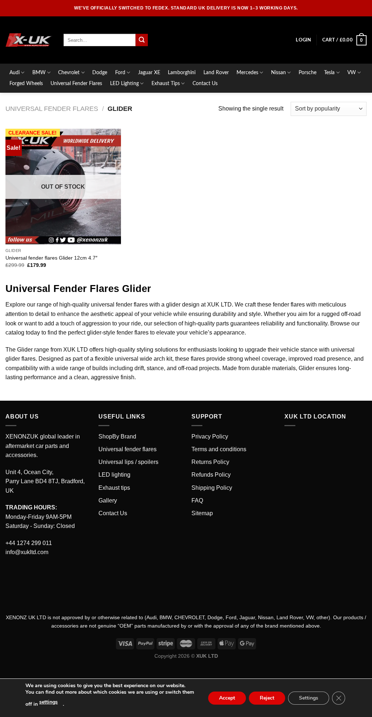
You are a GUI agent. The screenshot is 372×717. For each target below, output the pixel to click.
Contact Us (205, 83)
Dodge (99, 72)
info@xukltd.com (26, 552)
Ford (120, 72)
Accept (227, 697)
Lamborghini (181, 72)
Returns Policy (210, 462)
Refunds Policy (211, 475)
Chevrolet (69, 72)
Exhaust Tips (165, 83)
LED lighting (114, 475)
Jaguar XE (149, 72)
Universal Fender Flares (76, 83)
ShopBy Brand (117, 436)
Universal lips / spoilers (128, 462)
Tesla (329, 72)
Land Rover (216, 72)
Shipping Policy (211, 488)
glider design (182, 304)
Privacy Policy (209, 436)
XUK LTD (75, 350)
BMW (39, 72)
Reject (267, 697)
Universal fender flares (127, 449)
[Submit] (142, 40)
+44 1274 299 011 (28, 543)
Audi (14, 72)
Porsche (307, 72)
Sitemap (202, 513)
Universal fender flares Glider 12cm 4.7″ (51, 258)
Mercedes (247, 72)
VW (351, 72)
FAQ (197, 500)
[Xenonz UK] (29, 40)
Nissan (278, 72)
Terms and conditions (218, 449)
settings (48, 701)
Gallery (107, 500)
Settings (308, 697)
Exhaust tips (114, 488)
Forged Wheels (26, 83)
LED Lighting (124, 83)
